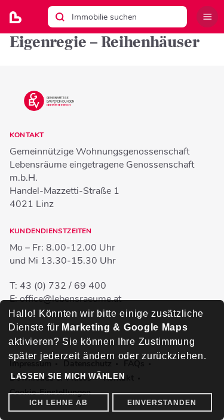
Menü (207, 16)
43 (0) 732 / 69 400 (63, 285)
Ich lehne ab (58, 403)
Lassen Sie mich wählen (67, 376)
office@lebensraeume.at (70, 298)
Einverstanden (162, 403)
